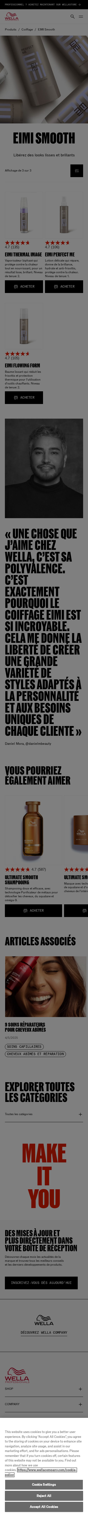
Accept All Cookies (44, 1507)
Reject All (44, 1496)
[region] (44, 1465)
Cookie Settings (44, 1484)
